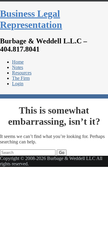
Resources (22, 72)
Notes (17, 67)
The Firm (21, 78)
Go (61, 152)
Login (17, 83)
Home (18, 61)
